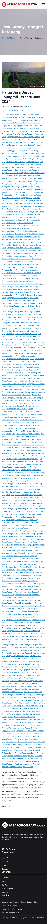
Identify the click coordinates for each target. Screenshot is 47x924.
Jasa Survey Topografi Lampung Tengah (22, 395)
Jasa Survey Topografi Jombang (19, 314)
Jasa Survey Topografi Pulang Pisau (24, 600)
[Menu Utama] (43, 4)
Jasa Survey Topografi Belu (16, 195)
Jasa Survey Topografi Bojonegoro (21, 220)
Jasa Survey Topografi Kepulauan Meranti (24, 342)
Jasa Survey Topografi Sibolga (29, 647)
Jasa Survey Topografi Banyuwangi (23, 173)
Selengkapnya (8, 806)
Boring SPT (6, 881)
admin (8, 106)
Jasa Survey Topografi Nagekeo (18, 492)
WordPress (41, 918)
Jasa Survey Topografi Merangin (19, 470)
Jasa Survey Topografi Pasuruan (18, 558)
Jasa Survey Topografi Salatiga (29, 620)
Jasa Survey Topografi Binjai (23, 212)
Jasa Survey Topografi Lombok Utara (20, 420)
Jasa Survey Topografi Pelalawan (22, 567)
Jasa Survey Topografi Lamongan (22, 389)
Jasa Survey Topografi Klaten (27, 350)
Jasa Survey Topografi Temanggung (19, 733)
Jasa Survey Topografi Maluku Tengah (20, 445)
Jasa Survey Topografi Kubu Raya (20, 370)
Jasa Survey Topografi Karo (21, 323)
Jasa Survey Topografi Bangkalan (20, 159)
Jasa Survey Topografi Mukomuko (24, 481)
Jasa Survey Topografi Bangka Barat (21, 153)
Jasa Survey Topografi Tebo (17, 731)
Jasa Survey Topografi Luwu (19, 425)
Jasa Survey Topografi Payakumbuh (25, 561)
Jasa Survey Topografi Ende (18, 264)
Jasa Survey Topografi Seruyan (26, 645)
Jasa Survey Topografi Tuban (16, 753)
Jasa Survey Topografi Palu (30, 539)
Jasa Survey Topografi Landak (25, 400)
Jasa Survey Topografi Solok (23, 670)
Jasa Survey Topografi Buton (29, 245)
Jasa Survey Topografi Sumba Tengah (24, 686)
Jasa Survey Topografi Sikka (26, 656)
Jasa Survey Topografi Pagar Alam (28, 531)
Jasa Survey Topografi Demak (23, 253)
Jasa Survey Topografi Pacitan (17, 517)
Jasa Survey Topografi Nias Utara (20, 503)
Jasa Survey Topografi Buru (23, 242)
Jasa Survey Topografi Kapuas (26, 317)
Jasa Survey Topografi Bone (21, 225)
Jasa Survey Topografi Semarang (27, 636)
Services (5, 862)
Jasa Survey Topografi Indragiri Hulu (18, 306)
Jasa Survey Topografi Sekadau (22, 633)
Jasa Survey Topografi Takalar (28, 700)
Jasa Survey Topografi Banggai (20, 148)
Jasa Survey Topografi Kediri (19, 331)
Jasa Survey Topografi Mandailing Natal (21, 456)
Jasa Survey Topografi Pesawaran (18, 575)
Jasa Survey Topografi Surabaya (19, 697)
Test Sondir (6, 877)
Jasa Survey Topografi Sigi (25, 653)
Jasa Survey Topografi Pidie (18, 581)
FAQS (4, 865)
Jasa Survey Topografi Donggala (19, 259)
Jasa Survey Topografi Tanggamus (18, 711)
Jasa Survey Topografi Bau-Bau (28, 189)
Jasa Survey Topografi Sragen (20, 675)
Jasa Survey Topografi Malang (20, 439)
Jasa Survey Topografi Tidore (26, 736)
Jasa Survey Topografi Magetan (28, 434)
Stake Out (5, 892)
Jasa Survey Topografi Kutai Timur (23, 378)
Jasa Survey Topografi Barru (28, 181)
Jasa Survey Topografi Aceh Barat (17, 114)
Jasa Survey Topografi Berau (24, 209)
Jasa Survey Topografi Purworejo (23, 606)
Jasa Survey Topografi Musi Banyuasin (20, 486)
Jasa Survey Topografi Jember (25, 309)
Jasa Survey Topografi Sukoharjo (22, 681)
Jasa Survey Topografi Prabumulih (18, 595)
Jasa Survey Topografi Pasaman (20, 553)
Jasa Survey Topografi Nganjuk (26, 495)
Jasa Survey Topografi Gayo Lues (18, 270)
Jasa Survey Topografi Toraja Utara (28, 747)
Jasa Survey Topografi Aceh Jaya (18, 120)
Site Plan (5, 885)
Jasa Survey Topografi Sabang (17, 617)
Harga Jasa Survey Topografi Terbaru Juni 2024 (21, 97)
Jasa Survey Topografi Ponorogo (26, 589)
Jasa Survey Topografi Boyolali (19, 231)
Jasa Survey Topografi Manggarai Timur (20, 461)
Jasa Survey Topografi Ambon (29, 137)
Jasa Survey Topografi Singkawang (22, 661)
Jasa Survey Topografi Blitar (25, 214)
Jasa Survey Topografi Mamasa (25, 450)
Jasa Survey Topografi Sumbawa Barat (23, 692)
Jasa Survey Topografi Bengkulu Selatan (24, 203)
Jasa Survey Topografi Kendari (26, 334)
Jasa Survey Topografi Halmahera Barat (25, 284)
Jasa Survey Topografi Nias (30, 497)
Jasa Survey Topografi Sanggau (28, 628)
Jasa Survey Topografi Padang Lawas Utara (23, 522)
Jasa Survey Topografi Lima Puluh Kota (27, 411)
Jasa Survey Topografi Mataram (26, 464)
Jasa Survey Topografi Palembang (25, 536)
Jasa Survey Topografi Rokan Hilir (21, 611)
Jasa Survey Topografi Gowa (16, 275)
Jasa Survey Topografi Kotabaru (18, 361)
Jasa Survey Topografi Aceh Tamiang (20, 126)
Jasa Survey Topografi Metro (25, 473)
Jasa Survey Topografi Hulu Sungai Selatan (22, 295)
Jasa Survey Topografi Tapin (23, 725)
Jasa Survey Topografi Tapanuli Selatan (26, 719)
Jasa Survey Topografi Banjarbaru (26, 162)
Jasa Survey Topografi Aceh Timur (21, 131)
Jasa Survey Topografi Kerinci (24, 348)
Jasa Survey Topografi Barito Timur (20, 178)
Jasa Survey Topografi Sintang (25, 664)
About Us (5, 858)
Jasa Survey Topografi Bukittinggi (27, 234)
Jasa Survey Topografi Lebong (19, 406)
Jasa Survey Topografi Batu (20, 187)
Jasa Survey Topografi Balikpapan (21, 142)
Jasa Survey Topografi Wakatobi (25, 761)
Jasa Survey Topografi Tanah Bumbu (20, 706)
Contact (5, 869)
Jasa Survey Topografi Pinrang (28, 583)
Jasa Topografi (7, 889)
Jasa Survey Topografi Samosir (19, 625)
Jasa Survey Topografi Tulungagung (19, 758)
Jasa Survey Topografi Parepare (19, 547)
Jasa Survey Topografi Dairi (18, 250)
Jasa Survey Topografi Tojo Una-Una (21, 744)
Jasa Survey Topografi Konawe (17, 356)
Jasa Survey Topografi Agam (28, 134)
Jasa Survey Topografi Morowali (28, 475)
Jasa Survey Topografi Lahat (16, 386)
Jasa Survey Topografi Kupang (25, 373)
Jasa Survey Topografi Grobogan (19, 278)
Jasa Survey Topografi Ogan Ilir (27, 506)
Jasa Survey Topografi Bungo (20, 239)
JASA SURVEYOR (18, 110)
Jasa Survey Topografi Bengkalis (24, 198)
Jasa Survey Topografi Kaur (26, 325)
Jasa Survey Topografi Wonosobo (20, 767)
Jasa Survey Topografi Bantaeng (24, 167)
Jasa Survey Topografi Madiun (17, 431)
